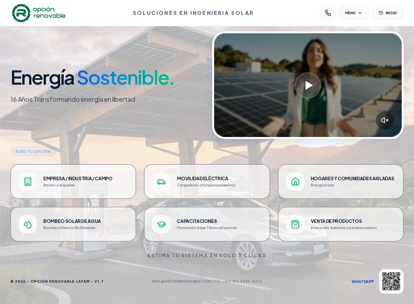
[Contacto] (328, 12)
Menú (350, 13)
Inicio (391, 13)
